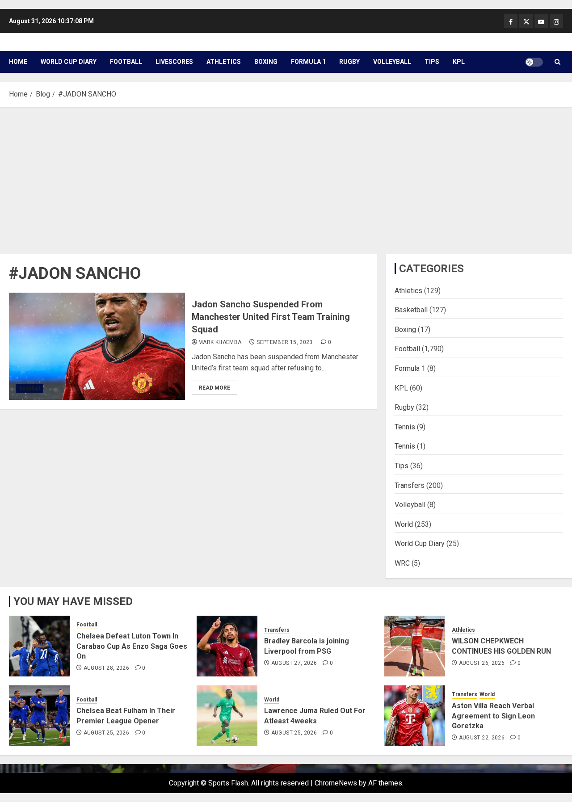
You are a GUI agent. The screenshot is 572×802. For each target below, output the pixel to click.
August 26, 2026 (482, 663)
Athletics (223, 61)
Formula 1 (308, 61)
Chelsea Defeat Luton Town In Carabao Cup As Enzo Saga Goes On (131, 646)
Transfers (410, 485)
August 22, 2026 (482, 738)
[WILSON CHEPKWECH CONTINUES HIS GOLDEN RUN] (414, 646)
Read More (214, 388)
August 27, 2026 (294, 663)
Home (18, 61)
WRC (402, 563)
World (404, 524)
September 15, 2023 (284, 342)
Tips (432, 61)
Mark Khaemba (219, 342)
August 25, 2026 (106, 733)
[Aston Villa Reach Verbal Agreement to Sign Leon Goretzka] (414, 715)
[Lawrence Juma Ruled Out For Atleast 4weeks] (227, 715)
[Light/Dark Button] (534, 62)
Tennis (405, 427)
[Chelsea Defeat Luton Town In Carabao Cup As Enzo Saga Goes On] (39, 646)
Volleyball (392, 61)
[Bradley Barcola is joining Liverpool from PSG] (227, 646)
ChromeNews (336, 783)
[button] (557, 62)
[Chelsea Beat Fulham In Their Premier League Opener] (39, 715)
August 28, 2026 (106, 668)
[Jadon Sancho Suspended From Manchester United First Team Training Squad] (97, 346)
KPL (459, 61)
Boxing (266, 61)
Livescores (174, 61)
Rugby (349, 61)
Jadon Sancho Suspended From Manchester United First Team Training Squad (271, 317)
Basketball (411, 310)
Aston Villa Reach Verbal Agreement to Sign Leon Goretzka (493, 715)
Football (126, 61)
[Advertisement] (286, 178)
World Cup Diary (69, 61)
